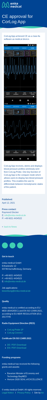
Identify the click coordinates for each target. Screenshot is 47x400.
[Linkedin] (12, 245)
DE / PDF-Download (16, 345)
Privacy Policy (24, 393)
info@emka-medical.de (15, 215)
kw (42, 393)
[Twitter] (5, 245)
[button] (42, 5)
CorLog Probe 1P (15, 330)
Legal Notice (8, 393)
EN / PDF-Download (16, 348)
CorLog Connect (14, 333)
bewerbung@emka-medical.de (16, 291)
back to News (10, 227)
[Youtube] (20, 245)
